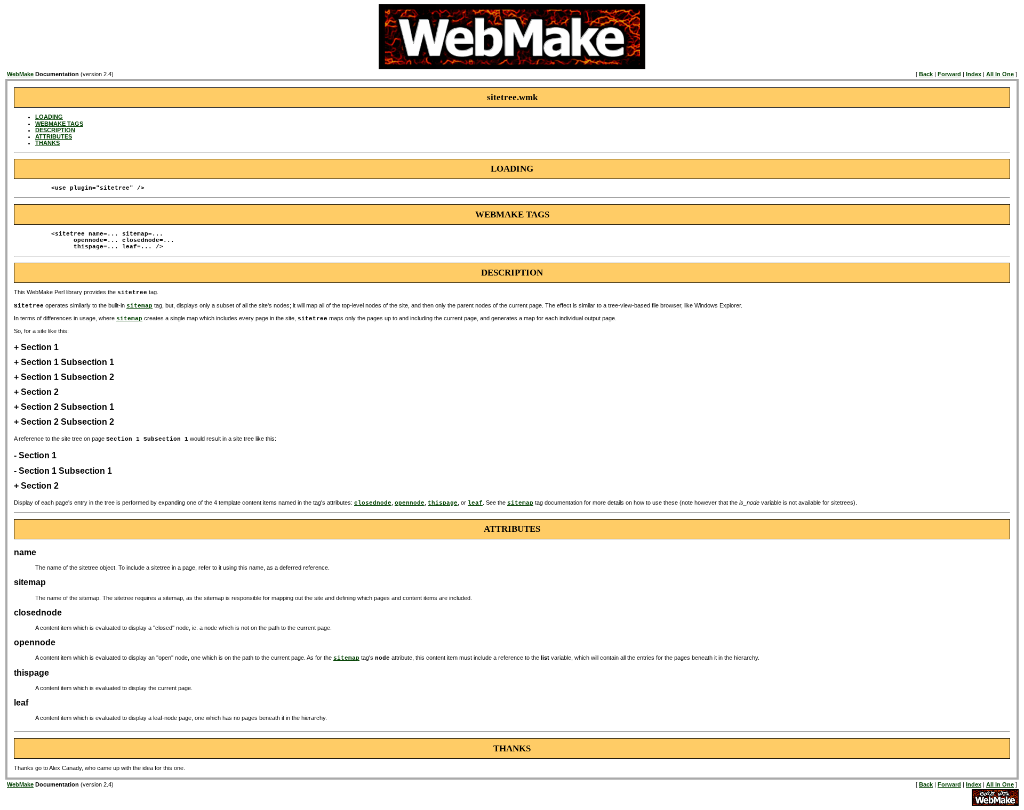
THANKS (47, 143)
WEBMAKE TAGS (59, 123)
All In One (1000, 74)
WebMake (20, 74)
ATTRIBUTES (53, 136)
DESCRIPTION (55, 130)
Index (973, 74)
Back (926, 74)
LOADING (49, 117)
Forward (949, 74)
